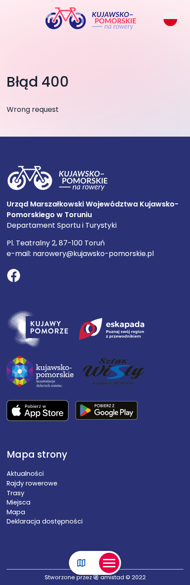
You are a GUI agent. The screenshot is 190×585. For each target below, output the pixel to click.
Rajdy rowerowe (32, 483)
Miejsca (18, 502)
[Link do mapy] (81, 563)
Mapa (16, 512)
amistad (111, 577)
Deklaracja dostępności (45, 521)
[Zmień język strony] (170, 19)
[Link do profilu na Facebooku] (14, 276)
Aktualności (25, 473)
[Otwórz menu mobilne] (109, 563)
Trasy (15, 493)
